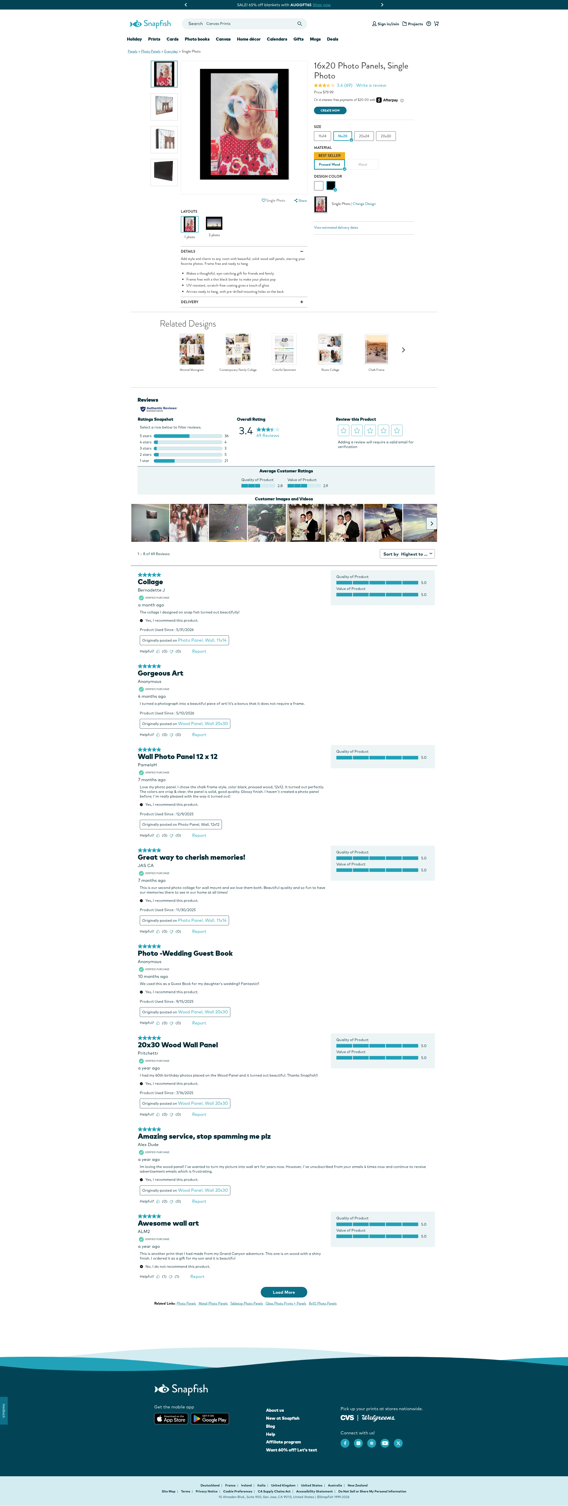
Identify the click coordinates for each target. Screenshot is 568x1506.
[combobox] (244, 23)
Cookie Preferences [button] (237, 1491)
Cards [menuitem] (173, 39)
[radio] (318, 186)
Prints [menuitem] (154, 39)
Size (317, 126)
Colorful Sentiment (284, 370)
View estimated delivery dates (336, 227)
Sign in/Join (388, 24)
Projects (415, 24)
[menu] (300, 200)
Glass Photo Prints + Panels (286, 1303)
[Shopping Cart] (435, 23)
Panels (132, 51)
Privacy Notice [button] (207, 1491)
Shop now (321, 4)
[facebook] (347, 1441)
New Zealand (358, 1485)
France (230, 1485)
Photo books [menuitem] (197, 39)
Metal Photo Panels (213, 1303)
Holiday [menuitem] (134, 39)
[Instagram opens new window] (360, 1441)
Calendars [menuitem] (277, 39)
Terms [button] (185, 1491)
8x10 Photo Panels (323, 1303)
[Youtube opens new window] (387, 1441)
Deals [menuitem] (332, 39)
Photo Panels (150, 51)
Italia (261, 1485)
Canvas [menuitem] (223, 39)
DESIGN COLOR (328, 176)
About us (275, 1410)
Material (323, 147)
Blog (270, 1426)
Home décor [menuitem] (249, 39)
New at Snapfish (283, 1418)
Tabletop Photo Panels (246, 1303)
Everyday (171, 51)
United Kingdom (283, 1485)
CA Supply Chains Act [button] (274, 1491)
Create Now (330, 110)
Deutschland (210, 1485)
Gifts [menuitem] (299, 39)
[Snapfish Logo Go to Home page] (150, 23)
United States (312, 1485)
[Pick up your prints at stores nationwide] (347, 1417)
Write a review (371, 85)
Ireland (246, 1485)
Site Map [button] (169, 1491)
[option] (164, 74)
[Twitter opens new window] (400, 1441)
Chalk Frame (376, 370)
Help (270, 1434)
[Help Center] (428, 23)
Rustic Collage (330, 370)
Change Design (364, 203)
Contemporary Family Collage (237, 370)
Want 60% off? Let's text (291, 1450)
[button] (263, 200)
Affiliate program (283, 1442)
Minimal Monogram (192, 370)
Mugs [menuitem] (315, 39)
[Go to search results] (300, 24)
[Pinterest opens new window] (374, 1441)
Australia (335, 1485)
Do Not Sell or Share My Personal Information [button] (372, 1491)
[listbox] (364, 162)
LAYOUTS (189, 211)
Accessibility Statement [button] (314, 1491)
